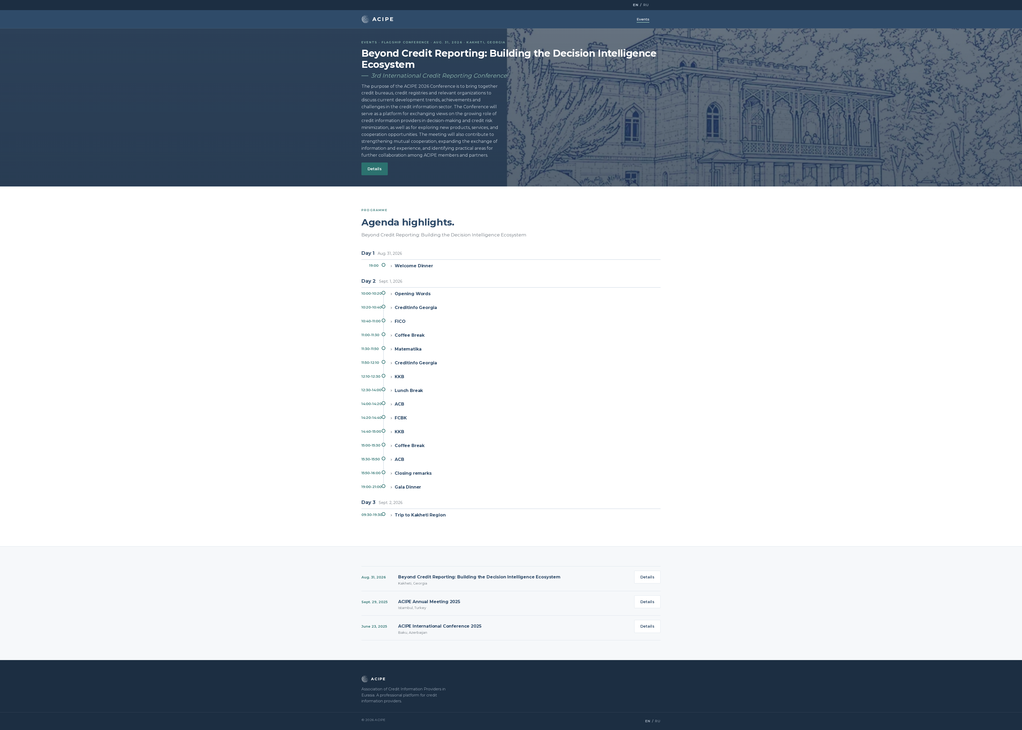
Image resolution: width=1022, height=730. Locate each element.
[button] (511, 266)
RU (646, 5)
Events (643, 19)
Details (375, 168)
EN (635, 5)
